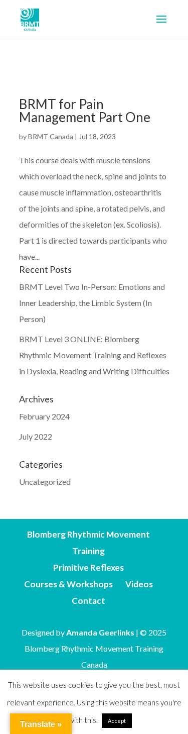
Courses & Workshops (68, 584)
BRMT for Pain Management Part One (84, 110)
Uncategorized (45, 481)
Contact (88, 600)
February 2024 (44, 416)
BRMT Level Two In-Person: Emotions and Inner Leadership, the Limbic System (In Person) (92, 303)
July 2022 (35, 436)
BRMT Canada (50, 136)
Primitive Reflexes (88, 567)
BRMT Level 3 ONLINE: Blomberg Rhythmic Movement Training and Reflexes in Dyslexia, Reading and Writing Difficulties (94, 355)
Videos (139, 584)
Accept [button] (117, 720)
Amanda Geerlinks (100, 632)
